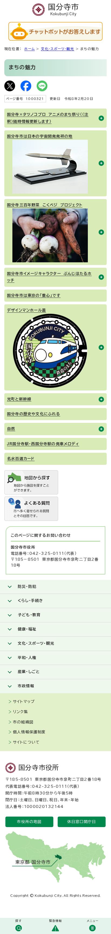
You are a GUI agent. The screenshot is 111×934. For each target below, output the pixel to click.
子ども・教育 (29, 615)
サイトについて (26, 742)
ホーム (29, 49)
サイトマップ (24, 701)
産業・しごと (29, 672)
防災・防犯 (27, 586)
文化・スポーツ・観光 (57, 49)
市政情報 (26, 686)
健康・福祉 (27, 629)
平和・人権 (27, 658)
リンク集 (20, 712)
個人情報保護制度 (29, 732)
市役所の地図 (29, 822)
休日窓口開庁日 (81, 822)
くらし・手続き (30, 600)
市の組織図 (23, 722)
